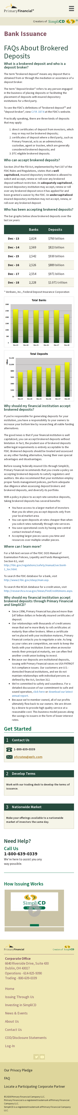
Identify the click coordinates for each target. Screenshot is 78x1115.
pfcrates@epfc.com (28, 757)
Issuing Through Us (19, 997)
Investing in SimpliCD (20, 1005)
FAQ (7, 1078)
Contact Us (13, 1029)
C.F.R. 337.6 (37, 111)
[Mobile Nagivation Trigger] (71, 8)
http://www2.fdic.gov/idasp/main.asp (26, 580)
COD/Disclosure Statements (26, 1037)
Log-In (10, 1046)
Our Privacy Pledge (18, 1070)
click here (39, 691)
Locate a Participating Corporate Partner (34, 1086)
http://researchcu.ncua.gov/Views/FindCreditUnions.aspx (38, 591)
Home (9, 988)
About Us (12, 1021)
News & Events (16, 1013)
